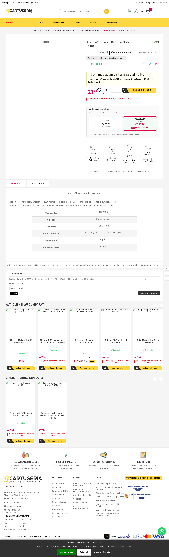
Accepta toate (66, 552)
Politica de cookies (124, 546)
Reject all (84, 552)
